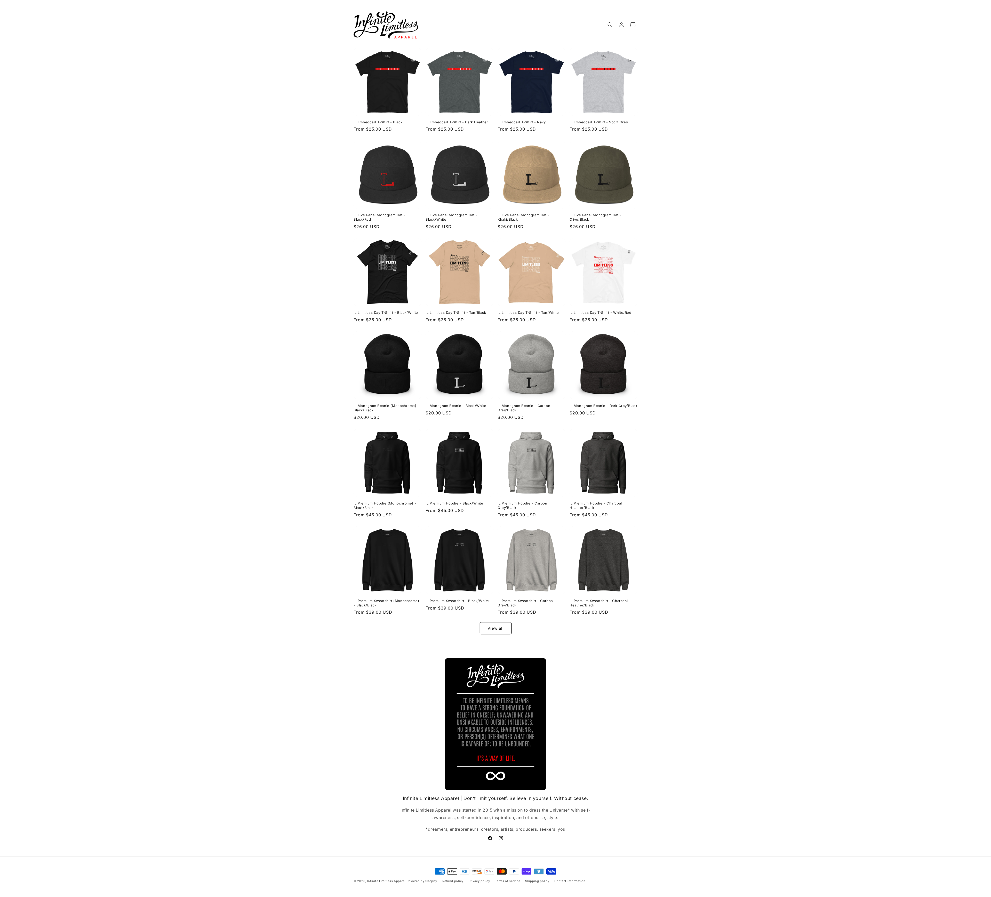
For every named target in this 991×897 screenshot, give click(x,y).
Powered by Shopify (422, 881)
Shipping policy (537, 881)
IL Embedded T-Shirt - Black (378, 122)
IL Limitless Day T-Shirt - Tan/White (528, 312)
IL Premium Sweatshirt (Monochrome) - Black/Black (386, 603)
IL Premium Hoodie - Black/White (454, 503)
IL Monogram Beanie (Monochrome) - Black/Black (386, 408)
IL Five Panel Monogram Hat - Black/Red (379, 217)
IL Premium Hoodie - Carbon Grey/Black (522, 505)
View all (495, 628)
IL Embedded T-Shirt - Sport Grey (599, 122)
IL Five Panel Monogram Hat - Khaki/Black (523, 217)
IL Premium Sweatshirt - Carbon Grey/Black (525, 603)
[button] (610, 24)
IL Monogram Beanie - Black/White (456, 406)
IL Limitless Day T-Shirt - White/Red (601, 312)
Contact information (569, 881)
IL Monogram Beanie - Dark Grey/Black (603, 406)
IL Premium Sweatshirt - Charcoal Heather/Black (599, 603)
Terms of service (507, 881)
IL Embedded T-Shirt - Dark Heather (457, 122)
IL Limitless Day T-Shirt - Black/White (386, 312)
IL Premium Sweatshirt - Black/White (457, 601)
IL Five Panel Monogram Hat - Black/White (451, 217)
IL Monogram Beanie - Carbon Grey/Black (524, 408)
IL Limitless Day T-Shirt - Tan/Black (456, 312)
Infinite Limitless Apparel (386, 881)
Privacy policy (479, 881)
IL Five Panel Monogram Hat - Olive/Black (595, 217)
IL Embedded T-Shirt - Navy (522, 122)
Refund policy (452, 881)
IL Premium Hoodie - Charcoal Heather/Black (596, 505)
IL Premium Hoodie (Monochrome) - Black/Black (385, 505)
